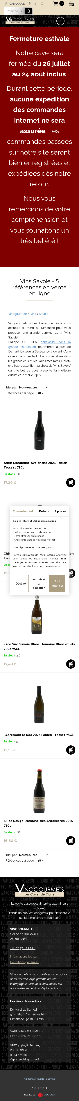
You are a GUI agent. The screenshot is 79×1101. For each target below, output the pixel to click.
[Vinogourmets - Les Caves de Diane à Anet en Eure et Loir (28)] (20, 21)
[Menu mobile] (60, 21)
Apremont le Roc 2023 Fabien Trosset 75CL (39, 735)
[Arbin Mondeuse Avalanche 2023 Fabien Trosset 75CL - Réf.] (39, 458)
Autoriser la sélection (39, 583)
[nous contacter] (29, 3)
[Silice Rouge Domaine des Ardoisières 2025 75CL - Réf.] (39, 816)
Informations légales (24, 956)
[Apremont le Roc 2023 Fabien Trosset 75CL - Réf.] (39, 730)
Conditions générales (24, 962)
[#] (42, 3)
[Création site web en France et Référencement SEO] (40, 1094)
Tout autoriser (57, 583)
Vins (33, 314)
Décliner (21, 583)
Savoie (43, 314)
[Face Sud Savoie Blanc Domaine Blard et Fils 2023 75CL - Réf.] (39, 639)
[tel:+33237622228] (36, 3)
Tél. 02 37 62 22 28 (22, 948)
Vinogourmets (18, 314)
